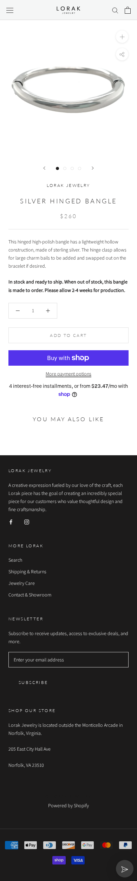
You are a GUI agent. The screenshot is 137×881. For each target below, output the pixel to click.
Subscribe (33, 682)
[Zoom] (122, 37)
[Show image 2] (64, 168)
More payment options (68, 374)
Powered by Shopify (68, 805)
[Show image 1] (57, 168)
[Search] (115, 10)
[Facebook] (10, 521)
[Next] (93, 168)
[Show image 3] (72, 168)
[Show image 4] (79, 168)
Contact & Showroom (29, 595)
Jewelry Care (21, 583)
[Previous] (44, 168)
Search (15, 560)
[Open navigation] (9, 10)
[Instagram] (26, 521)
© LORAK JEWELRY (68, 796)
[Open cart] (128, 10)
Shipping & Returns (27, 571)
